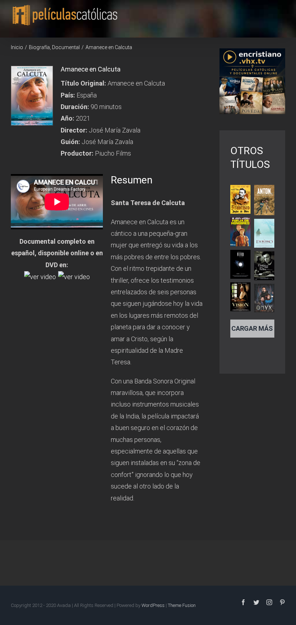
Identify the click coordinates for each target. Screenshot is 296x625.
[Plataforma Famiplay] (74, 276)
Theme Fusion (182, 605)
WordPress (153, 605)
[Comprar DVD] (40, 276)
